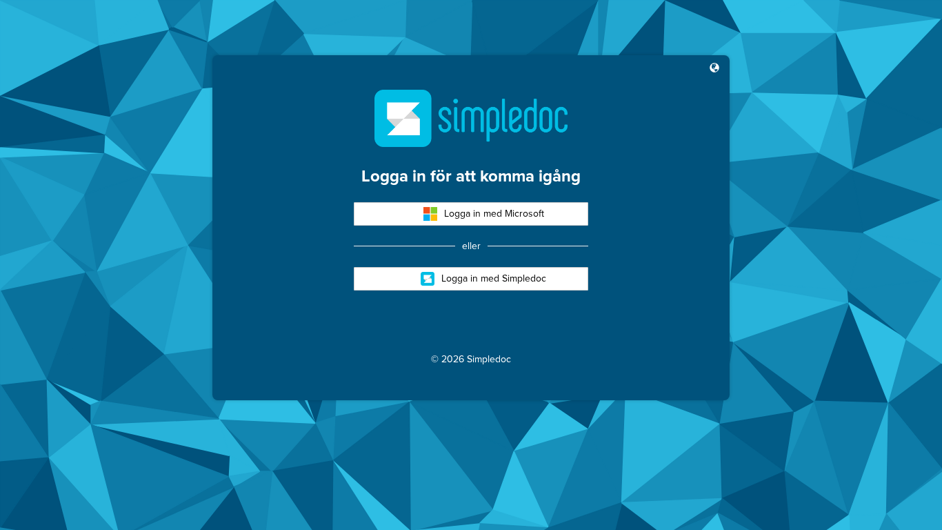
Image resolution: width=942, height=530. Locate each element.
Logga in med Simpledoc (493, 278)
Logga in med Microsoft (494, 213)
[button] (714, 69)
